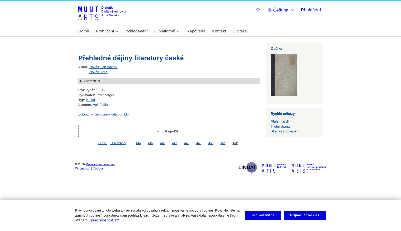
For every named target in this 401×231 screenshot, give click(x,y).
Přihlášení (311, 9)
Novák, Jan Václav (103, 67)
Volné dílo (100, 105)
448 (186, 143)
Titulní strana (280, 126)
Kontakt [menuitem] (219, 31)
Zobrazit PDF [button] (94, 81)
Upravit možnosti (101, 220)
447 (174, 143)
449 (198, 143)
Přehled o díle (281, 121)
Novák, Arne (98, 72)
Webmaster (82, 168)
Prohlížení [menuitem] (105, 31)
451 (223, 143)
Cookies (98, 168)
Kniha (90, 100)
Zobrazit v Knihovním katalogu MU (103, 114)
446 (162, 143)
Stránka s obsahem (285, 131)
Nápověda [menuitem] (196, 31)
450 (210, 143)
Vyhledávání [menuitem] (136, 31)
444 (138, 143)
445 (150, 143)
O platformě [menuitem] (164, 31)
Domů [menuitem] (83, 31)
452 (235, 143)
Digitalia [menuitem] (240, 31)
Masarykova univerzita (100, 164)
